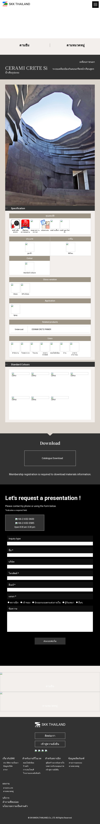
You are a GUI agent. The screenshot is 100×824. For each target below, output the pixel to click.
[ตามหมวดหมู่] (50, 710)
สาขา (5, 770)
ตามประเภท (8, 788)
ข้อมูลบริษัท (7, 766)
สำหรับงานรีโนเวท (31, 758)
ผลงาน (6, 783)
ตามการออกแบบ (75, 763)
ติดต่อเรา (50, 735)
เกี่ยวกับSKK (9, 758)
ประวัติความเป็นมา (10, 763)
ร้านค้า (26, 766)
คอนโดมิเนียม (28, 763)
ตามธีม (24, 45)
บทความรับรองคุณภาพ (55, 766)
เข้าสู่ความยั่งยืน (50, 744)
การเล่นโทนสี (28, 770)
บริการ (6, 797)
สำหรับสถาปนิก (53, 758)
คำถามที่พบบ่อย (11, 802)
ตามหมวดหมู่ (76, 45)
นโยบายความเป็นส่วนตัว (15, 806)
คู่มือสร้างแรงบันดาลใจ (55, 763)
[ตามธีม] (50, 690)
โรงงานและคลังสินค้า (32, 773)
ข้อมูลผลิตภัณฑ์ (76, 758)
